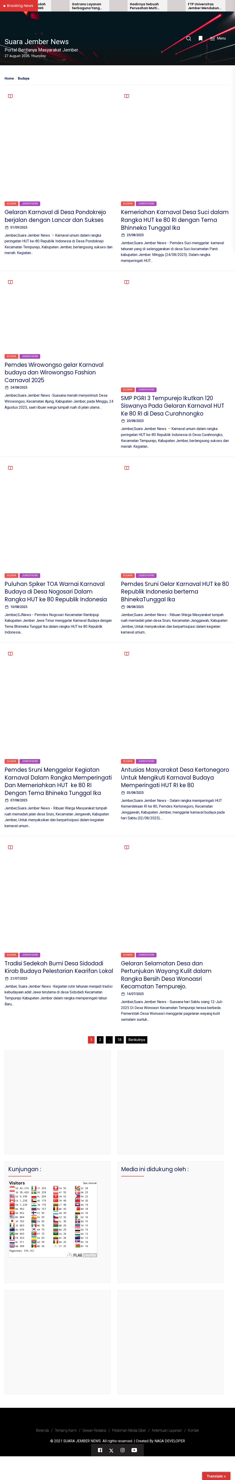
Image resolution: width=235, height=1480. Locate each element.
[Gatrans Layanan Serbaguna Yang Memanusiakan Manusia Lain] (41, 5)
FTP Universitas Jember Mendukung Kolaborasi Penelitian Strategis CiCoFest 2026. (185, 6)
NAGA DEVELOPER (169, 1441)
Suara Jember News (37, 41)
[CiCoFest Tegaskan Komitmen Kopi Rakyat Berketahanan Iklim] (215, 5)
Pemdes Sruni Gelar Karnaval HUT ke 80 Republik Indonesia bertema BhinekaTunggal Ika (175, 591)
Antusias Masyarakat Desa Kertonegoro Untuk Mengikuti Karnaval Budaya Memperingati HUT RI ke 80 (175, 777)
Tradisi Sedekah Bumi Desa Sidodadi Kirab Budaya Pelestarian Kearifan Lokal (59, 967)
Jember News (30, 203)
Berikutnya (136, 1040)
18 (119, 1040)
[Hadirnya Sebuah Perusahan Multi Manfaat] (99, 5)
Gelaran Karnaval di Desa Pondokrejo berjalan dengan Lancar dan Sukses (55, 216)
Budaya (11, 203)
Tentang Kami (66, 1430)
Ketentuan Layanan (167, 1430)
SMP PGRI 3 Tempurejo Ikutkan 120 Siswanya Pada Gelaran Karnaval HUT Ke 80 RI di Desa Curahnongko (172, 405)
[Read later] (201, 38)
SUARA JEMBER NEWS (82, 1441)
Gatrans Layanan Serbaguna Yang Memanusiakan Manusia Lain (67, 6)
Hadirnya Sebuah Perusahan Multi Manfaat (124, 6)
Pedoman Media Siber (129, 1430)
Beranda (42, 1430)
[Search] (188, 38)
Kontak (193, 1430)
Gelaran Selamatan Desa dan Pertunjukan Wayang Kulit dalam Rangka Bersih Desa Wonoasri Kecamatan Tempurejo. (166, 975)
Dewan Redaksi (94, 1430)
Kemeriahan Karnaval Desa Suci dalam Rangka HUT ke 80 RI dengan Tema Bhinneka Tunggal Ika (175, 219)
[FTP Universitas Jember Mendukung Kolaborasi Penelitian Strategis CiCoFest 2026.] (157, 5)
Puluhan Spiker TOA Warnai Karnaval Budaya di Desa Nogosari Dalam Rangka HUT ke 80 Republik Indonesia (56, 591)
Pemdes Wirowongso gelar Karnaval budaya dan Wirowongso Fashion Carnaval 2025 (54, 372)
